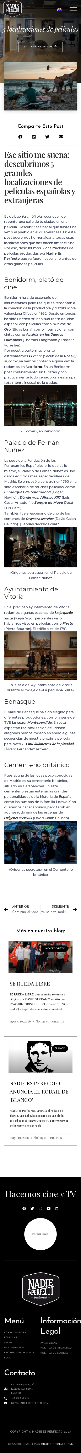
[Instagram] (40, 1208)
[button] (40, 47)
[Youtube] (48, 1208)
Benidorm (34, 366)
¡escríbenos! (40, 1234)
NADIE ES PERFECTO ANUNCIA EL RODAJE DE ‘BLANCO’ (39, 1091)
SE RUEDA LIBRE (30, 983)
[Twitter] (32, 1208)
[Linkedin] (56, 1208)
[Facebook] (24, 1208)
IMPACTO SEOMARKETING (56, 1444)
